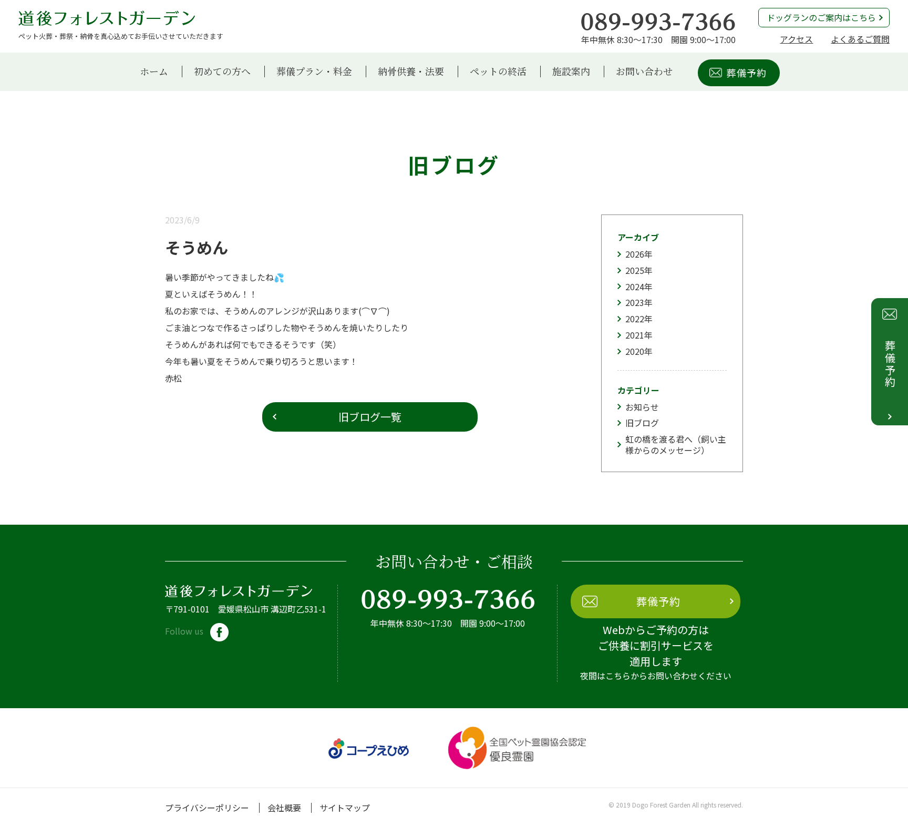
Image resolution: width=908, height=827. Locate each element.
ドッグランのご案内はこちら (821, 17)
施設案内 (571, 71)
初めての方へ (222, 71)
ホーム (154, 71)
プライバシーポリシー (207, 807)
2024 (634, 286)
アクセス (796, 39)
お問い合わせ (644, 71)
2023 (634, 302)
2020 (634, 351)
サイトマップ (344, 807)
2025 (634, 270)
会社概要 (284, 807)
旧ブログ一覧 (369, 416)
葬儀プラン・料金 (314, 71)
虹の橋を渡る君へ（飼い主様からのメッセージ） (675, 444)
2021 (634, 335)
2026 (634, 254)
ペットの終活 (498, 71)
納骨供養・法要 (411, 71)
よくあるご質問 (860, 39)
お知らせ (642, 407)
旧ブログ (642, 422)
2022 (634, 318)
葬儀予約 (747, 72)
